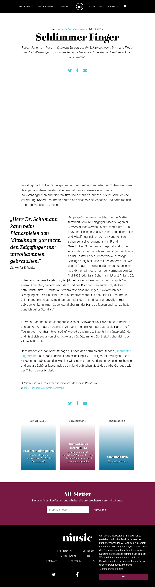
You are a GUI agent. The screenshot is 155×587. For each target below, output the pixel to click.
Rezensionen (64, 550)
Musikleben (95, 6)
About (91, 556)
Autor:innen (25, 6)
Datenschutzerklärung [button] (111, 569)
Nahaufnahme (46, 6)
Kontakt (51, 561)
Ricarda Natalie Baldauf (72, 29)
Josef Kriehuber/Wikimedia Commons (43, 387)
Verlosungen (91, 550)
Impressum (74, 561)
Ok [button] (123, 576)
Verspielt (113, 6)
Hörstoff (65, 6)
